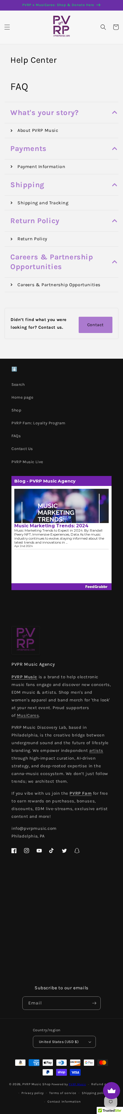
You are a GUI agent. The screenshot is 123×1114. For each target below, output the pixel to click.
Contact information (64, 1101)
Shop (16, 410)
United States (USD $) (59, 1042)
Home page (22, 397)
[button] (7, 27)
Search (18, 384)
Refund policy (102, 1084)
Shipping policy (94, 1093)
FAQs (16, 435)
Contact (95, 324)
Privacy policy (32, 1093)
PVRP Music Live (27, 461)
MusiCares (28, 715)
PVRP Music (77, 1084)
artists (96, 750)
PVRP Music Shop (36, 1084)
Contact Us (22, 448)
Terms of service (62, 1093)
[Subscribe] (94, 1003)
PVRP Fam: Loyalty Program (38, 423)
